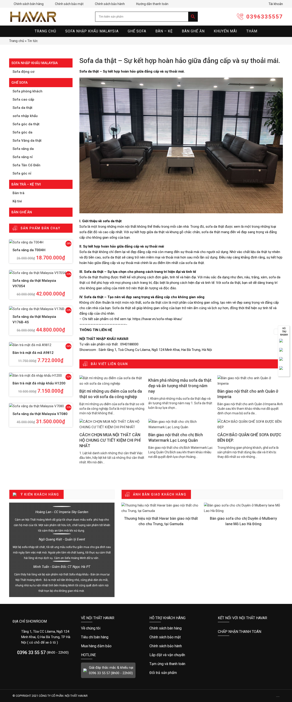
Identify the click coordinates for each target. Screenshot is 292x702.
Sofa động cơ (23, 72)
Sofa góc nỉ (22, 173)
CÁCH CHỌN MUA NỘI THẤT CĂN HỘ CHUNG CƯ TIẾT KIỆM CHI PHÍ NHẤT (110, 440)
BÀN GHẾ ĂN (193, 31)
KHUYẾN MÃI (225, 31)
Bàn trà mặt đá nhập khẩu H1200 (39, 383)
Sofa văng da (23, 149)
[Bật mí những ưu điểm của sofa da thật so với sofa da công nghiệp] (112, 380)
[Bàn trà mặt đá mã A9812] (41, 345)
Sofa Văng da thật (27, 140)
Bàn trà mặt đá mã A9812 (33, 353)
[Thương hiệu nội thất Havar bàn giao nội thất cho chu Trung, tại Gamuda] (161, 508)
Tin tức (32, 41)
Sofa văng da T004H (29, 250)
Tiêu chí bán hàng (112, 637)
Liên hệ (283, 343)
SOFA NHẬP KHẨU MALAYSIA (92, 31)
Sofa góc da (22, 132)
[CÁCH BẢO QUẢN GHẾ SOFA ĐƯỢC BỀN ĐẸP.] (250, 424)
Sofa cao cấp (23, 99)
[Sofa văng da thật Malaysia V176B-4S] (41, 309)
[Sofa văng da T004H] (41, 242)
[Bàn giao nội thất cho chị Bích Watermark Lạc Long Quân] (181, 424)
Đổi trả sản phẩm (180, 673)
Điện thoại (283, 352)
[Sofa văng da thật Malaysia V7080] (41, 406)
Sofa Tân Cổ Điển (26, 165)
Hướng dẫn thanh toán (150, 4)
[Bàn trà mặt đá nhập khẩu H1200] (41, 375)
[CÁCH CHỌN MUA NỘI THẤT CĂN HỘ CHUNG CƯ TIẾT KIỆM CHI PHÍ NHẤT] (112, 424)
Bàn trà (18, 193)
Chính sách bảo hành (107, 4)
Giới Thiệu (112, 628)
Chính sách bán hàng (26, 4)
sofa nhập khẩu (25, 116)
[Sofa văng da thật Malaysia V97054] (41, 273)
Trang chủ (16, 41)
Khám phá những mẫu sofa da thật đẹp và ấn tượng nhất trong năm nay (179, 386)
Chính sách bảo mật (66, 4)
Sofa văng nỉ (23, 157)
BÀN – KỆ (164, 31)
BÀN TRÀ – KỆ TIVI (26, 184)
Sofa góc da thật (26, 124)
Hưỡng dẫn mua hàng (180, 628)
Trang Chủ (45, 31)
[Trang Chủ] (33, 16)
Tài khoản (274, 4)
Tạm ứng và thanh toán (180, 664)
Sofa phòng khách (27, 91)
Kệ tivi (17, 201)
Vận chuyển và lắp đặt (180, 655)
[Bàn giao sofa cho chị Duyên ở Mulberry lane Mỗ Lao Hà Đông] (243, 508)
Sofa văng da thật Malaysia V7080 (40, 414)
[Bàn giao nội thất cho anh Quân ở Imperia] (250, 380)
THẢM (251, 31)
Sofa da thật (22, 108)
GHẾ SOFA (137, 31)
